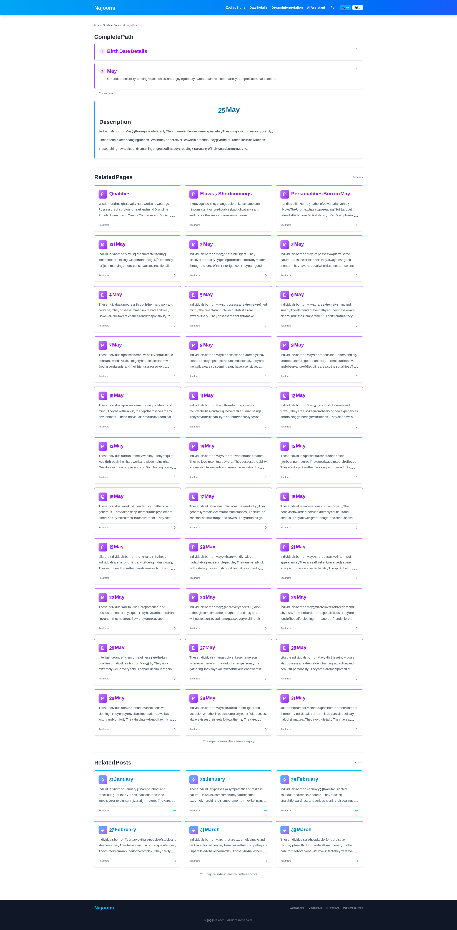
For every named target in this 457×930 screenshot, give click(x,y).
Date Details (258, 7)
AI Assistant (316, 7)
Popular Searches (353, 907)
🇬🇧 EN (345, 7)
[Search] (332, 7)
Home (97, 25)
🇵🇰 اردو (358, 7)
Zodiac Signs (235, 7)
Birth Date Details (112, 25)
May (125, 25)
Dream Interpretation (287, 7)
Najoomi (104, 7)
